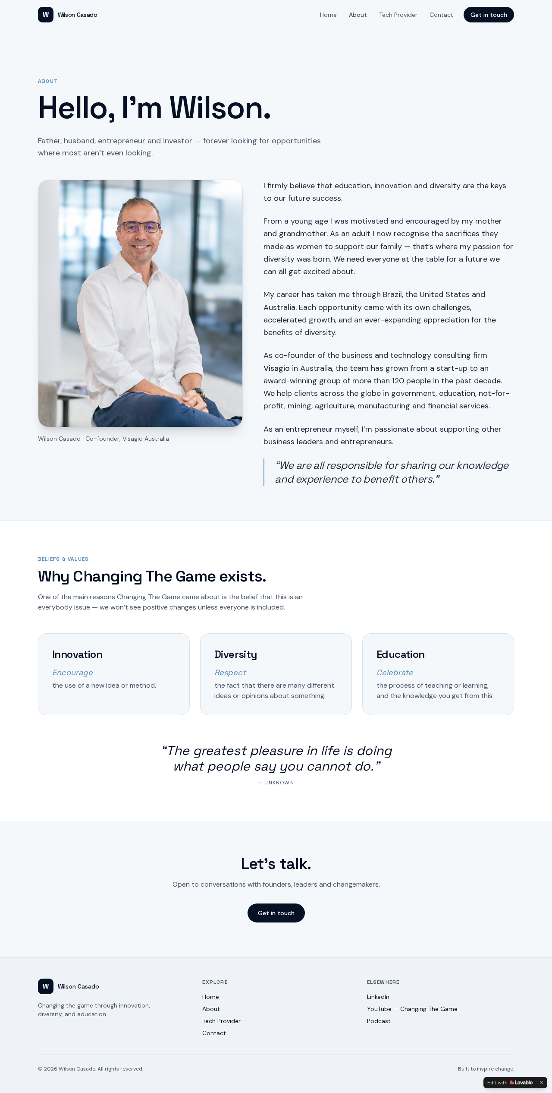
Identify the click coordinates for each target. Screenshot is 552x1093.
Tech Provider (398, 15)
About (358, 15)
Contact (441, 15)
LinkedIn (378, 997)
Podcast (379, 1021)
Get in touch (488, 15)
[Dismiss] (541, 1082)
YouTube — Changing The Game (412, 1009)
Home (328, 15)
